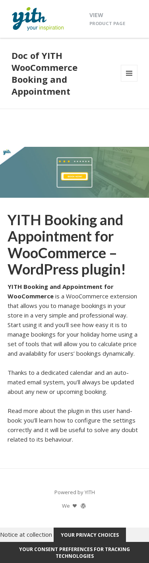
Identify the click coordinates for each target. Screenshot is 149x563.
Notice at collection (26, 534)
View (107, 18)
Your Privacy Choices (90, 535)
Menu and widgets (129, 81)
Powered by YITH (74, 492)
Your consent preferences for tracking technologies (74, 552)
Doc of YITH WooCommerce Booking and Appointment (44, 73)
